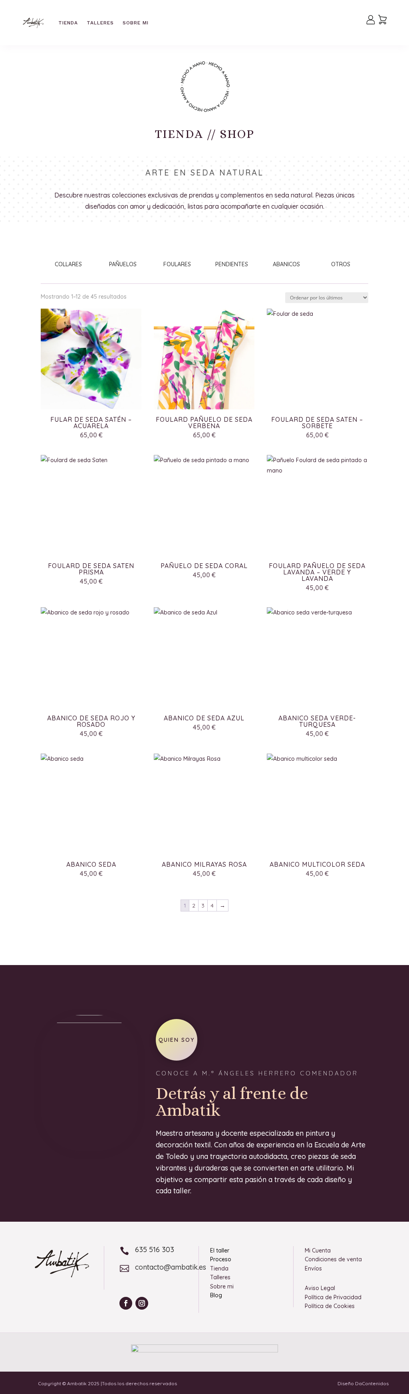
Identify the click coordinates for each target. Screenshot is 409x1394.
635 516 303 (154, 1249)
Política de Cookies (330, 1306)
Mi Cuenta (318, 1250)
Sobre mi (136, 23)
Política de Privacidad (333, 1297)
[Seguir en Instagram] (141, 1303)
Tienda (68, 23)
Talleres (100, 23)
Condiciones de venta (333, 1259)
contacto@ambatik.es (170, 1267)
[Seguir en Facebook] (125, 1303)
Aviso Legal (320, 1288)
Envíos (313, 1268)
